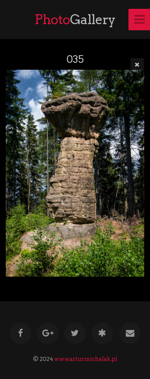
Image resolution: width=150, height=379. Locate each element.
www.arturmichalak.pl (85, 359)
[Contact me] (129, 333)
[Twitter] (75, 333)
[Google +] (47, 333)
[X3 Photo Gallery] (102, 333)
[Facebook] (20, 333)
